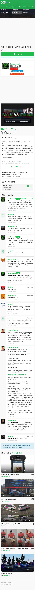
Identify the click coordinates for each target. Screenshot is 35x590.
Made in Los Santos (6, 584)
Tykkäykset (16, 129)
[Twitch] (17, 66)
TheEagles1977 (12, 226)
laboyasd (10, 251)
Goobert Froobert (13, 330)
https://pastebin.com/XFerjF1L (17, 375)
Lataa (19, 54)
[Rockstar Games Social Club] (20, 66)
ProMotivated (15, 64)
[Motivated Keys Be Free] (17, 114)
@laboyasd (11, 201)
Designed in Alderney (7, 582)
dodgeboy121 (12, 295)
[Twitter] (11, 66)
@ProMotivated (12, 261)
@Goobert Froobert (13, 422)
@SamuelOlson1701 (14, 275)
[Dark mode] (30, 6)
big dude (10, 287)
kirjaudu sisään (17, 445)
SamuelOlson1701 (13, 259)
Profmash (10, 304)
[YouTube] (15, 66)
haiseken (10, 318)
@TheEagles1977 (13, 239)
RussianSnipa (12, 420)
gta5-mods (11, 214)
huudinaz (10, 436)
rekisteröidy (27, 445)
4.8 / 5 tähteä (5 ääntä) (6, 133)
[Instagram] (13, 66)
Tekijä (18, 199)
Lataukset (6, 129)
